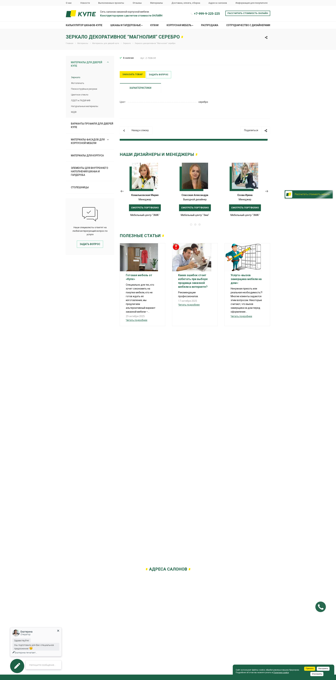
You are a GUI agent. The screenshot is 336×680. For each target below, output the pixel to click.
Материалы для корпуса (87, 155)
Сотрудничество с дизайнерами (248, 25)
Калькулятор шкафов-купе (84, 25)
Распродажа (209, 25)
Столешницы (80, 187)
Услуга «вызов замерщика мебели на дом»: (246, 279)
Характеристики (140, 88)
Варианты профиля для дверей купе (92, 125)
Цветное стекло (79, 94)
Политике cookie (281, 672)
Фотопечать (77, 83)
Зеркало (75, 77)
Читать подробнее (136, 320)
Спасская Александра (194, 195)
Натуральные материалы (84, 106)
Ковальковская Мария (145, 195)
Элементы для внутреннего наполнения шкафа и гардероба (89, 171)
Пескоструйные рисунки (84, 89)
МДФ (73, 112)
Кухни (154, 25)
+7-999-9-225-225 (207, 13)
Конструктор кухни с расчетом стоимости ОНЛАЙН (131, 15)
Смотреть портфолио (145, 207)
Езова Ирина (245, 195)
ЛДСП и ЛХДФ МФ (80, 100)
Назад (122, 192)
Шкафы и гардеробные (125, 25)
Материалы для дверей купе (86, 64)
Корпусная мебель (179, 25)
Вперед (267, 192)
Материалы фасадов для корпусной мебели (88, 141)
